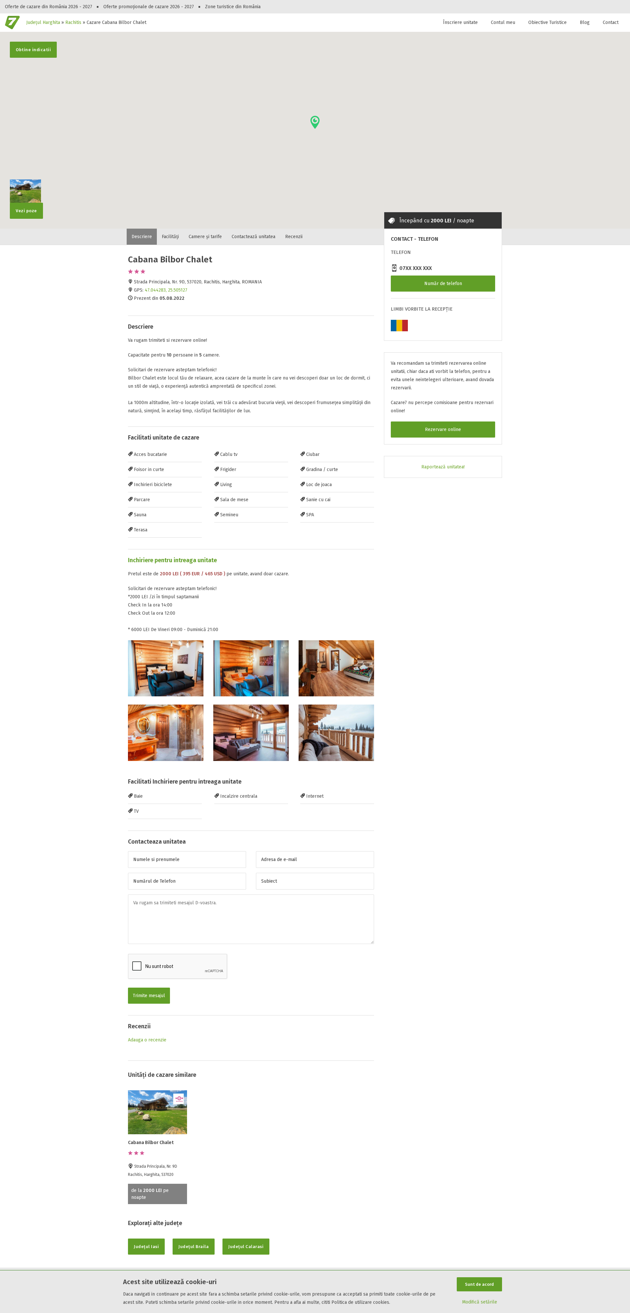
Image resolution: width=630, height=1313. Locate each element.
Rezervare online (443, 429)
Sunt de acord (479, 1284)
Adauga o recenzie (147, 1040)
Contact (611, 22)
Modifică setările (479, 1302)
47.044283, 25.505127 (166, 290)
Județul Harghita (43, 22)
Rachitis (73, 22)
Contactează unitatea (253, 236)
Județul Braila (193, 1246)
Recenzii (294, 236)
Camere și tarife (205, 236)
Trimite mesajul (149, 995)
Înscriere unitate (460, 22)
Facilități (170, 236)
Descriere (142, 236)
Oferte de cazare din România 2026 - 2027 (48, 7)
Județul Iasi (146, 1246)
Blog (585, 22)
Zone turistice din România (233, 7)
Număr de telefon (443, 283)
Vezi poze (26, 210)
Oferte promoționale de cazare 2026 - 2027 (148, 7)
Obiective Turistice (547, 22)
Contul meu (503, 22)
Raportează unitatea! (443, 467)
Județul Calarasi (245, 1246)
